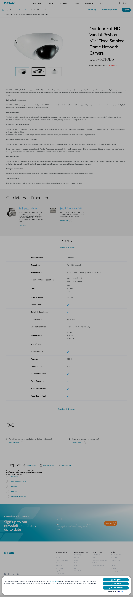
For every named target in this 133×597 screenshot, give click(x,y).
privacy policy (54, 581)
